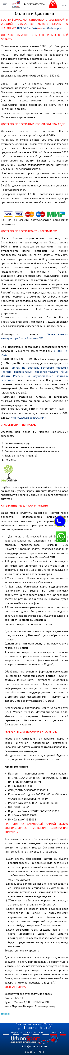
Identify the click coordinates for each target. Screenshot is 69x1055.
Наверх (5, 1013)
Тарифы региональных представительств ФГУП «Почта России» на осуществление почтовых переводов (34, 376)
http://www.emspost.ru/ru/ (27, 417)
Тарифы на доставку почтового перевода (39, 367)
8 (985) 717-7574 (27, 28)
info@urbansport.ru (54, 28)
